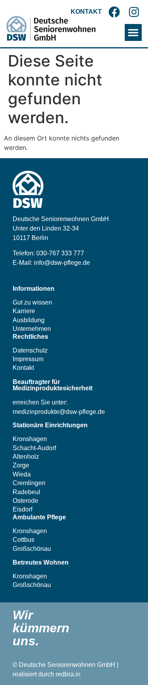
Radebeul (26, 492)
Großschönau (32, 548)
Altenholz (26, 456)
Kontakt (23, 367)
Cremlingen (29, 483)
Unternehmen (32, 328)
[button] (133, 32)
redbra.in (68, 674)
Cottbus (23, 539)
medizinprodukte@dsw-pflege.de (59, 411)
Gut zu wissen (32, 302)
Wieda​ (22, 474)
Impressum (28, 359)
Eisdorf (22, 509)
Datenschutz (30, 350)
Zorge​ (21, 465)
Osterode (25, 500)
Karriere (24, 311)
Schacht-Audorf (34, 448)
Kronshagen (30, 439)
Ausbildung (29, 320)
